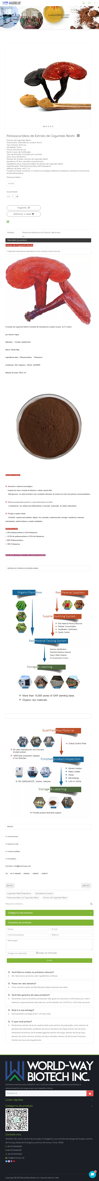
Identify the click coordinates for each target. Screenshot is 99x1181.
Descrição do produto (17, 240)
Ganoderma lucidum (44, 893)
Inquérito (22, 208)
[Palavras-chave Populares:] (91, 904)
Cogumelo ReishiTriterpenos (19, 893)
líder (57, 1178)
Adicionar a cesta (22, 214)
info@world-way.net (15, 1158)
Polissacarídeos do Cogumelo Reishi (23, 898)
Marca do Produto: (42, 232)
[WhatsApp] (16, 1119)
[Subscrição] (90, 1093)
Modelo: (10, 232)
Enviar (49, 960)
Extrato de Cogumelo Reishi (55, 898)
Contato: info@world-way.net (18, 866)
